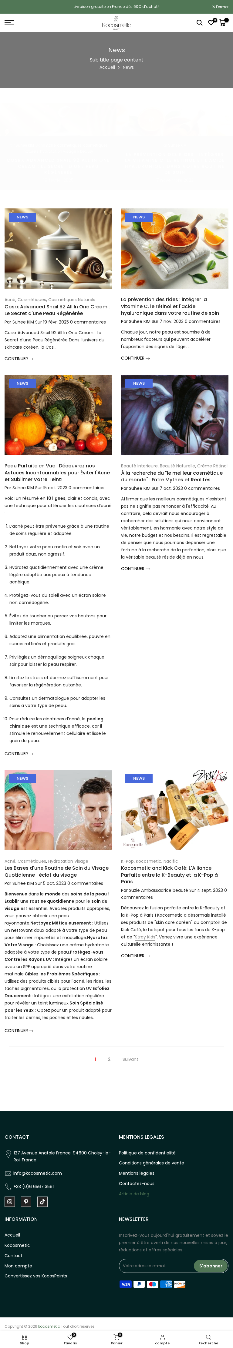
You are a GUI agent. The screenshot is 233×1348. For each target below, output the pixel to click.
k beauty (85, 151)
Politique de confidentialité (147, 1153)
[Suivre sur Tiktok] (42, 1202)
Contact (13, 1256)
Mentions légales (136, 1173)
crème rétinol (212, 466)
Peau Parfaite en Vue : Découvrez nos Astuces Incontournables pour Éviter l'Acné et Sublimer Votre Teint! (57, 472)
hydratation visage (58, 151)
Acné (51, 145)
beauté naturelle (177, 466)
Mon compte (18, 1266)
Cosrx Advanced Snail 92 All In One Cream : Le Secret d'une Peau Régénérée (58, 166)
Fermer (14, 7)
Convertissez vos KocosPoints (36, 1276)
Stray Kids (145, 937)
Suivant (130, 1059)
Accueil (107, 67)
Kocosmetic (17, 1245)
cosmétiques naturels (71, 300)
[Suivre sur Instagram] (10, 1202)
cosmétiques (69, 145)
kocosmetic (148, 861)
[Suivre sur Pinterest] (26, 1202)
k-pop (127, 861)
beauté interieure (139, 466)
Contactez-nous (136, 1183)
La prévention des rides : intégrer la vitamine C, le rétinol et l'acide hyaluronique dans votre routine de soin (175, 163)
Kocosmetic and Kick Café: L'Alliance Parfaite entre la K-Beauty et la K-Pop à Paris (169, 875)
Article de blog (134, 1194)
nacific (171, 861)
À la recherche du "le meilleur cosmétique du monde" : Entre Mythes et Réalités (172, 476)
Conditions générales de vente (151, 1163)
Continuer (17, 359)
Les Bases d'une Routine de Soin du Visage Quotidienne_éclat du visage (57, 871)
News (22, 217)
